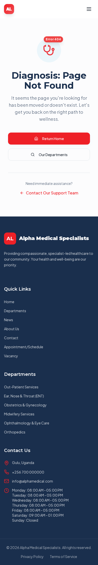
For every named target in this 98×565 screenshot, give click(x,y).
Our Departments (53, 154)
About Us (11, 328)
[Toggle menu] (89, 9)
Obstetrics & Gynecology (25, 405)
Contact (11, 337)
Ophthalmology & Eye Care (26, 423)
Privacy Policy (32, 556)
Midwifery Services (19, 414)
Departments (15, 310)
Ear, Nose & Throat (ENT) (24, 396)
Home (9, 301)
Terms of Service (63, 556)
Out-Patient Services (21, 387)
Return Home (53, 138)
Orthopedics (14, 432)
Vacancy (11, 356)
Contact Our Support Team (52, 192)
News (8, 319)
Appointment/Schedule (23, 347)
